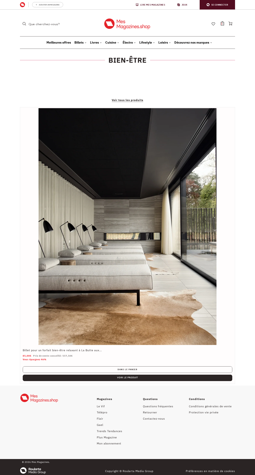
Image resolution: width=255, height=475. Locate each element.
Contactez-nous (154, 418)
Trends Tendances (109, 431)
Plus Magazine (107, 437)
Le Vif (101, 406)
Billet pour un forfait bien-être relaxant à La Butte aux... (62, 350)
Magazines (104, 399)
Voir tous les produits (127, 100)
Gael (100, 425)
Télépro (102, 412)
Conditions (197, 399)
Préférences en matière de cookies (210, 471)
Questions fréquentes (158, 406)
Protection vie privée (203, 412)
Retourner (150, 412)
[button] (217, 5)
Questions (150, 399)
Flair (100, 418)
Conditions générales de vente (210, 406)
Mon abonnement (109, 443)
